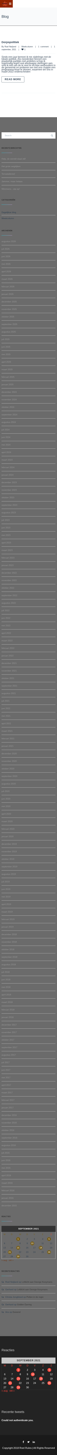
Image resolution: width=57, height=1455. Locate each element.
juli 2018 (6, 972)
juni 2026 (6, 256)
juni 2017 (6, 1070)
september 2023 (9, 505)
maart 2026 (7, 279)
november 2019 (9, 851)
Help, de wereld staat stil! (14, 159)
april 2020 (6, 814)
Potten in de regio (34, 1297)
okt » (11, 1260)
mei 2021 (6, 716)
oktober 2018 (8, 949)
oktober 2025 (8, 316)
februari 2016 (8, 1190)
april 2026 (6, 271)
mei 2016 (6, 1168)
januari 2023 (8, 565)
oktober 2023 (8, 497)
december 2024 (9, 392)
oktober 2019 (8, 859)
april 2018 (6, 994)
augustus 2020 (9, 783)
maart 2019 (7, 912)
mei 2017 (6, 1077)
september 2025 (9, 324)
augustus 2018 (9, 964)
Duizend (17, 1312)
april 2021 (6, 723)
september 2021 (9, 686)
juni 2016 (6, 1160)
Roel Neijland (10, 46)
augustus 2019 (9, 874)
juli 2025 (6, 339)
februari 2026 (8, 286)
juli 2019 (6, 881)
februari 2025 (8, 377)
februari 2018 (8, 1009)
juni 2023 (6, 527)
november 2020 (9, 761)
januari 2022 (8, 655)
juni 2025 (6, 347)
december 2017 (9, 1025)
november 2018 (9, 942)
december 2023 (9, 482)
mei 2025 (6, 354)
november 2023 (9, 490)
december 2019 (9, 844)
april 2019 (6, 904)
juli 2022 (6, 610)
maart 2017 (7, 1092)
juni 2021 (6, 708)
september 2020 (9, 776)
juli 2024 (6, 429)
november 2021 (9, 670)
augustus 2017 (9, 1055)
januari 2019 (8, 927)
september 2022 (9, 595)
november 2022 (9, 580)
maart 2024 (7, 460)
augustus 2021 (9, 693)
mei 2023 (6, 535)
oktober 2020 (8, 768)
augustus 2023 (9, 512)
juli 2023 (6, 520)
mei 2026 (6, 264)
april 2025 (6, 362)
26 (49, 1252)
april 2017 (6, 1085)
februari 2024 (8, 467)
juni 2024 (6, 437)
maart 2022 (7, 640)
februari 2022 (8, 648)
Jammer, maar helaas (12, 181)
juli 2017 (6, 1062)
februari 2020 (8, 829)
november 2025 (9, 309)
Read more (13, 79)
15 (18, 1247)
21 (10, 1252)
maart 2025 (7, 369)
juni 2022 (6, 618)
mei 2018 (6, 987)
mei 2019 (6, 896)
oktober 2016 (8, 1130)
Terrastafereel (8, 174)
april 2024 (6, 452)
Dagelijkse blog (9, 212)
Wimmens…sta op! (11, 189)
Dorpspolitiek (10, 42)
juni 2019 (6, 889)
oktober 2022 (8, 588)
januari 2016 (8, 1198)
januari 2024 (8, 475)
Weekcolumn (27, 46)
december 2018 (9, 934)
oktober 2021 (8, 678)
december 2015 (9, 1205)
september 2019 (9, 866)
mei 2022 (6, 625)
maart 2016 (7, 1183)
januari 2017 (8, 1107)
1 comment (43, 46)
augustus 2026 (9, 241)
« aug (4, 1260)
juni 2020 (6, 799)
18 (41, 1247)
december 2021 (9, 663)
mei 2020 (6, 806)
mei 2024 (6, 445)
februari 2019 (8, 919)
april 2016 (6, 1175)
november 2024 (9, 399)
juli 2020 (6, 791)
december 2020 (9, 753)
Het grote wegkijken (11, 166)
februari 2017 (8, 1100)
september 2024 (9, 414)
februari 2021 (8, 738)
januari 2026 (8, 294)
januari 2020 (8, 836)
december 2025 (9, 301)
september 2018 (9, 957)
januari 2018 (8, 1017)
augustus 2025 (9, 332)
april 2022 (6, 633)
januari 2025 (8, 384)
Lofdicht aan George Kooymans (37, 1282)
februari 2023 (8, 558)
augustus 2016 (9, 1145)
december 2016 (9, 1115)
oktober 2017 (8, 1040)
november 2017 (9, 1032)
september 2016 (9, 1138)
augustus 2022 (9, 603)
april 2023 (6, 542)
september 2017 (9, 1047)
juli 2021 (6, 701)
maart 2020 (7, 821)
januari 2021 (8, 746)
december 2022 (9, 573)
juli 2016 (6, 1153)
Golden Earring (24, 1304)
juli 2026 (6, 249)
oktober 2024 (8, 407)
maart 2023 (7, 550)
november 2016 (9, 1122)
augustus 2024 (9, 422)
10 (32, 1243)
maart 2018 (7, 1002)
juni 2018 (6, 979)
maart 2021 (7, 731)
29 (18, 1256)
